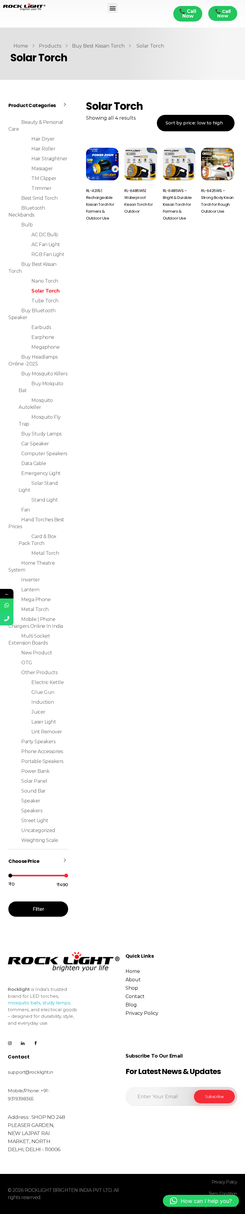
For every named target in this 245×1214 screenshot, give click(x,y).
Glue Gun (42, 692)
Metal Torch (45, 553)
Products (50, 46)
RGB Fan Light (47, 254)
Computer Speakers (44, 453)
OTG (26, 662)
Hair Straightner (49, 159)
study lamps (56, 1003)
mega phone (35, 599)
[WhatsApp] (6, 605)
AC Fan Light (45, 244)
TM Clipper (43, 178)
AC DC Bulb (44, 234)
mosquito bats (24, 1003)
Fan (25, 510)
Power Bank (35, 771)
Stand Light (44, 500)
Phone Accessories (42, 751)
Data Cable (33, 463)
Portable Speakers (42, 761)
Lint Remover (46, 732)
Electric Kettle (47, 682)
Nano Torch (44, 281)
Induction (42, 702)
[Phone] (6, 618)
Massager (42, 168)
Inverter (30, 580)
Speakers (31, 811)
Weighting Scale (39, 840)
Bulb (27, 225)
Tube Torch (44, 301)
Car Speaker (35, 444)
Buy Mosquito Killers (44, 374)
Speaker (30, 801)
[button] (112, 8)
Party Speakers (38, 741)
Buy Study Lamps (41, 434)
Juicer (38, 712)
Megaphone (45, 347)
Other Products (39, 672)
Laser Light (43, 722)
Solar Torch (45, 291)
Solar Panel (34, 781)
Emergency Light (41, 473)
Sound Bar (33, 791)
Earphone (42, 337)
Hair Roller (43, 149)
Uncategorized (38, 830)
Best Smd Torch (39, 198)
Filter (38, 909)
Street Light (34, 820)
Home (20, 46)
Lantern (30, 589)
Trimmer (41, 188)
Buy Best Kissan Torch (98, 46)
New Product (36, 653)
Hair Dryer (42, 139)
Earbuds (41, 327)
